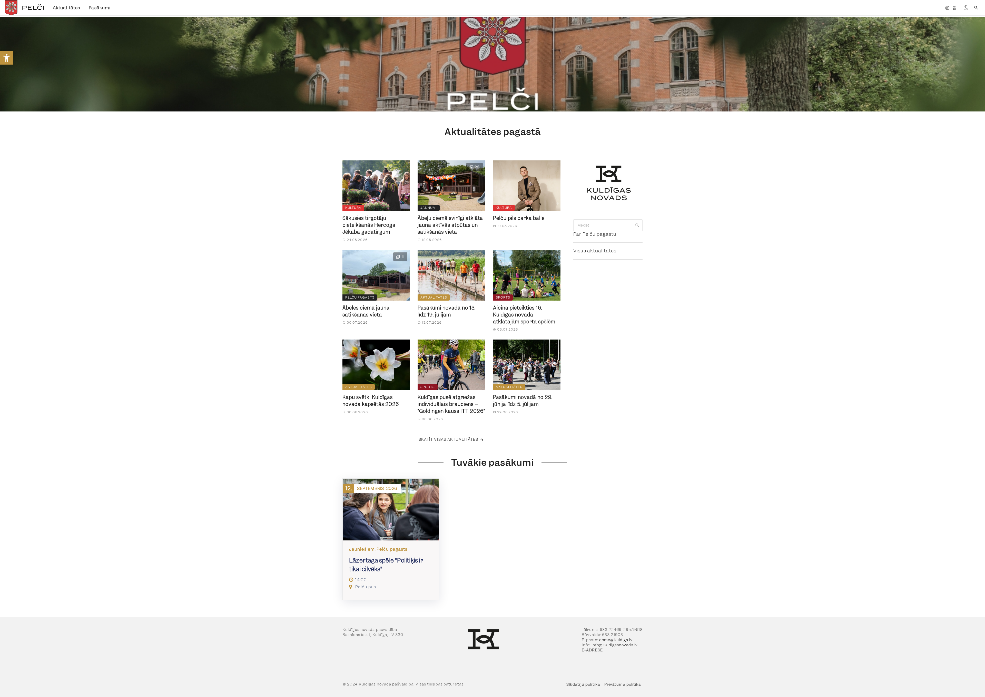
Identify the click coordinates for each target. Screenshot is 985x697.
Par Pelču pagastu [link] (594, 234)
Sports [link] (503, 297)
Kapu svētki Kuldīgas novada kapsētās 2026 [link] (370, 400)
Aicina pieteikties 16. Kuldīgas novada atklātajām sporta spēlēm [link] (524, 315)
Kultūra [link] (353, 208)
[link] (6, 58)
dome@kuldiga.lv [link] (616, 639)
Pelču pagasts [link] (360, 297)
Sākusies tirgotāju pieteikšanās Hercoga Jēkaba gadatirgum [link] (369, 225)
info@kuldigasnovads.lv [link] (615, 645)
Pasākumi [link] (100, 8)
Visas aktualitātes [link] (594, 251)
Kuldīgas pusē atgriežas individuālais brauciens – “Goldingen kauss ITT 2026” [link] (451, 404)
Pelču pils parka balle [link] (519, 218)
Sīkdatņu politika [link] (583, 684)
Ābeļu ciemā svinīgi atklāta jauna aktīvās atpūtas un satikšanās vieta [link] (450, 225)
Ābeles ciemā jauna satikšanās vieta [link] (366, 311)
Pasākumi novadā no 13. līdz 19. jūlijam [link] (447, 311)
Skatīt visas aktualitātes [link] (448, 439)
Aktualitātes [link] (66, 8)
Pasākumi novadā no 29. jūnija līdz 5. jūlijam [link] (523, 400)
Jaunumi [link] (428, 208)
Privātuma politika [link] (622, 684)
